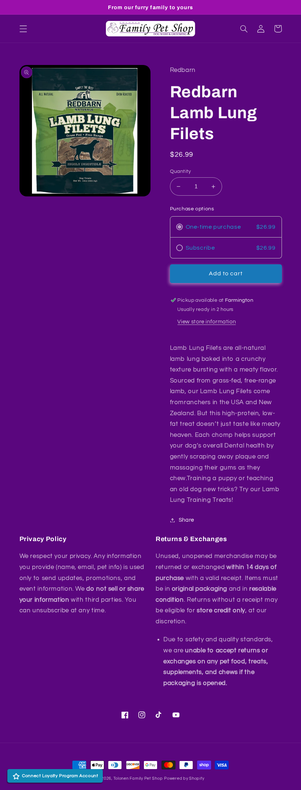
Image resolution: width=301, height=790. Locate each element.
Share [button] (186, 520)
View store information (206, 322)
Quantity (180, 171)
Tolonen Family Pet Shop (138, 778)
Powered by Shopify (184, 778)
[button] (23, 28)
